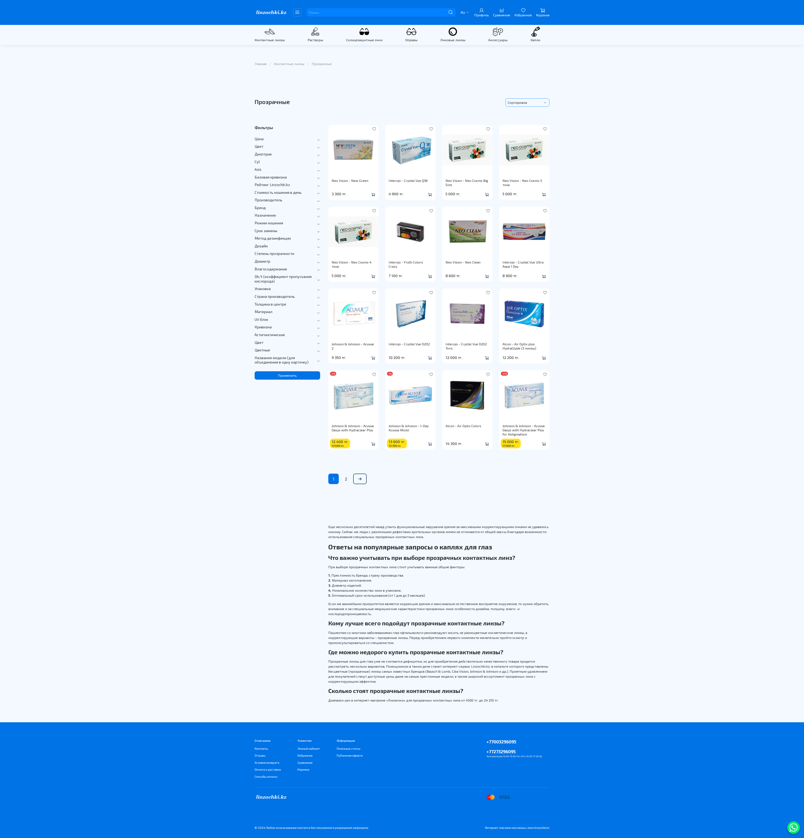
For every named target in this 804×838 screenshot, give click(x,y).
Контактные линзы (270, 40)
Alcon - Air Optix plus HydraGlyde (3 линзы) (519, 346)
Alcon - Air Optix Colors (463, 426)
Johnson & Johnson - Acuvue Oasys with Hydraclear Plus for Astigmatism (523, 430)
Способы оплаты (266, 776)
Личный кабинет (309, 748)
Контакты (261, 748)
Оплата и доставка (268, 769)
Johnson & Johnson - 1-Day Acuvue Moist (409, 428)
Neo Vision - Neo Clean (463, 262)
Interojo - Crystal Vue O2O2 (409, 344)
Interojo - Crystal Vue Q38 (408, 181)
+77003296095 (501, 741)
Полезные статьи (348, 748)
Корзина (303, 769)
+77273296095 (501, 751)
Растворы (315, 40)
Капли (535, 40)
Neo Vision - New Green (350, 181)
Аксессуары (498, 40)
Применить (287, 375)
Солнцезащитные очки (364, 40)
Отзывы (260, 755)
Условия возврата (267, 762)
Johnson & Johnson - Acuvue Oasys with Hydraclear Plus (353, 428)
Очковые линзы (453, 40)
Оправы (411, 40)
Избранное (305, 755)
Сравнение (305, 762)
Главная (261, 64)
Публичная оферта (350, 755)
